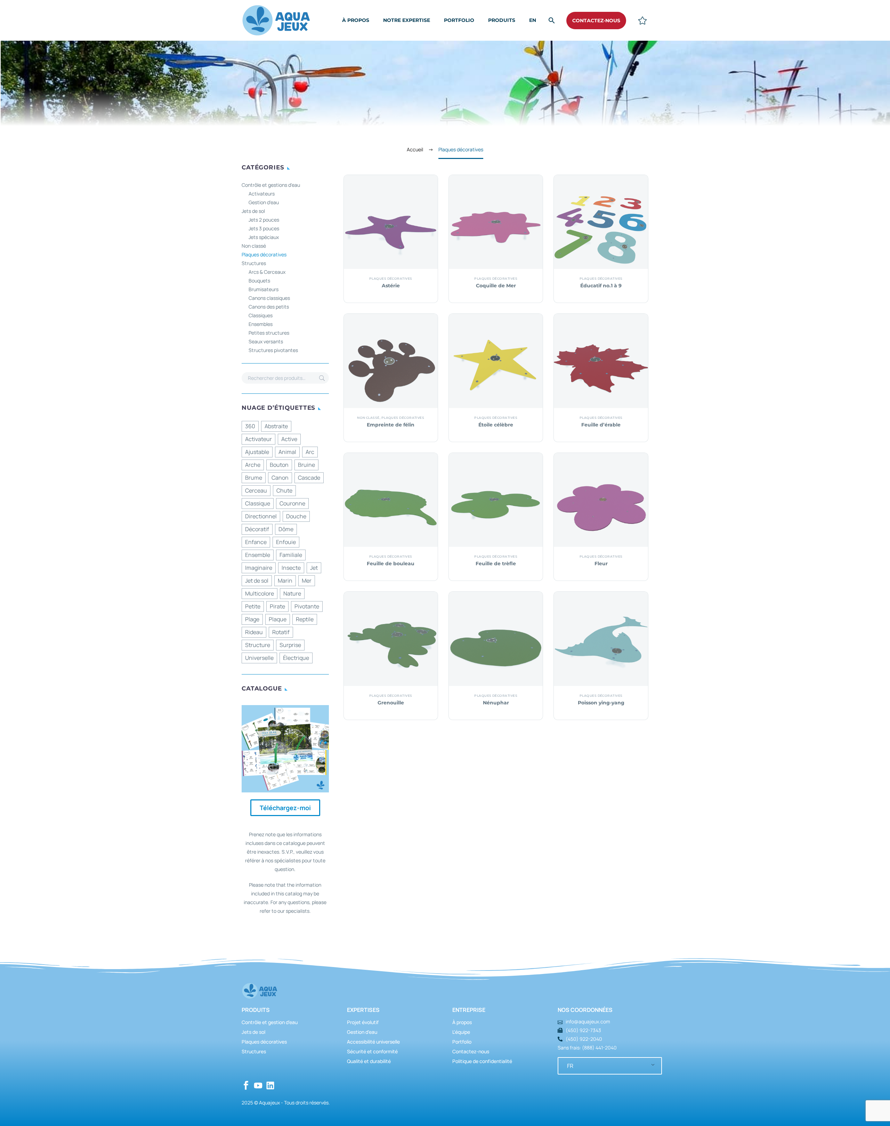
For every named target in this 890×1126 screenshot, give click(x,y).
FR (570, 1066)
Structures (254, 263)
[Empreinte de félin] (391, 361)
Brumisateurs (263, 289)
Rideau (254, 632)
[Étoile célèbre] (496, 361)
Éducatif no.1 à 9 (601, 285)
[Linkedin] (270, 1085)
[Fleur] (601, 500)
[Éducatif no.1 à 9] (601, 222)
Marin (285, 580)
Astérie (391, 285)
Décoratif (257, 529)
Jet (314, 568)
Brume (253, 477)
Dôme (285, 529)
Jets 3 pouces (264, 228)
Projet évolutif (363, 1022)
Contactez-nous (470, 1051)
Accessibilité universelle (373, 1041)
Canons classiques (269, 298)
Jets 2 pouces (264, 219)
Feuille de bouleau (390, 563)
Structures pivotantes (273, 350)
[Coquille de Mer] (496, 222)
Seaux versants (266, 341)
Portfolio (459, 20)
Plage (252, 619)
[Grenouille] (391, 639)
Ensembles (261, 324)
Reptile (305, 619)
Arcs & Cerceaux (267, 272)
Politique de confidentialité (482, 1061)
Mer (307, 580)
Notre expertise (406, 20)
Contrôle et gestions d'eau (271, 185)
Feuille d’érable (601, 425)
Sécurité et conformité (372, 1051)
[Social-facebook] (246, 1085)
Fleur (601, 563)
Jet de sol (256, 580)
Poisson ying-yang (601, 703)
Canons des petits (269, 306)
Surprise (290, 645)
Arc (310, 452)
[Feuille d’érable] (601, 361)
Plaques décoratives (264, 254)
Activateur (258, 439)
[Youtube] (258, 1085)
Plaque (277, 619)
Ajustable (257, 452)
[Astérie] (391, 222)
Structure (257, 645)
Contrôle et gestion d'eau (270, 1022)
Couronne (292, 503)
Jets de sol (253, 211)
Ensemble (257, 555)
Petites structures (269, 332)
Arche (252, 465)
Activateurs (262, 193)
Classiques (261, 315)
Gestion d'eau (264, 202)
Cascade (309, 477)
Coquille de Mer (496, 285)
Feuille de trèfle (496, 563)
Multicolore (259, 593)
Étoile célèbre (495, 425)
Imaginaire (258, 568)
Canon (280, 477)
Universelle (259, 658)
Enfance (256, 542)
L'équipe (461, 1032)
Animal (287, 452)
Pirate (277, 606)
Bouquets (259, 280)
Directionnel (261, 516)
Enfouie (286, 542)
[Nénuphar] (496, 639)
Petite (252, 606)
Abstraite (276, 426)
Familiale (291, 555)
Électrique (296, 658)
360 (250, 426)
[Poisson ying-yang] (601, 639)
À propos (355, 20)
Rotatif (281, 632)
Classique (257, 503)
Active (289, 439)
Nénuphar (496, 703)
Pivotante (306, 606)
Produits (501, 20)
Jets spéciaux (264, 237)
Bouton (279, 465)
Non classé (254, 245)
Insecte (291, 568)
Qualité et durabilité (369, 1061)
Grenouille (391, 703)
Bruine (306, 465)
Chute (284, 490)
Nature (292, 593)
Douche (296, 516)
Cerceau (256, 490)
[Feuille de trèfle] (496, 500)
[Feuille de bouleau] (391, 500)
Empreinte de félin (390, 425)
